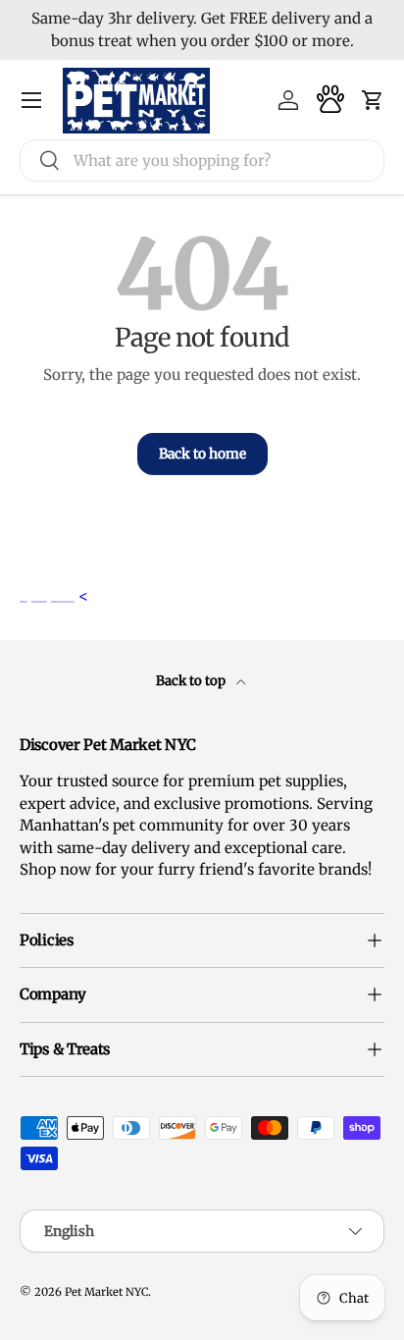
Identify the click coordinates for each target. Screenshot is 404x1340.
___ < (69, 595)
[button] (372, 100)
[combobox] (202, 160)
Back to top (192, 680)
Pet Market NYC (106, 1292)
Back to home (202, 453)
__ (41, 595)
